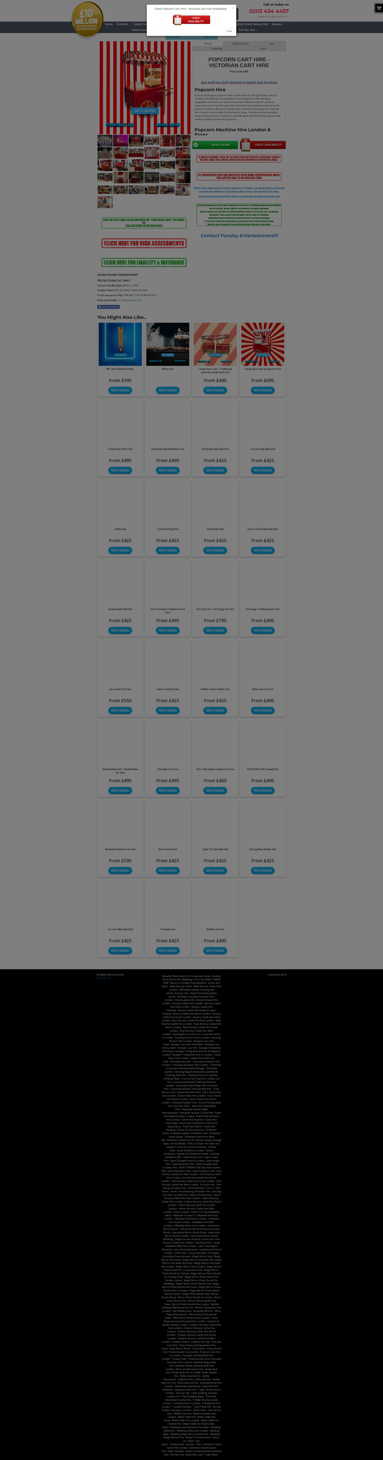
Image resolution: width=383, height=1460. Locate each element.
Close (229, 31)
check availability (196, 19)
